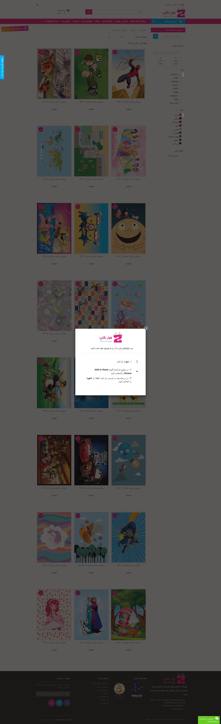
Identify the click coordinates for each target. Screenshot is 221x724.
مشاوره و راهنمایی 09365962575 (208, 720)
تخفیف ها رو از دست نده (2, 67)
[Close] (146, 328)
